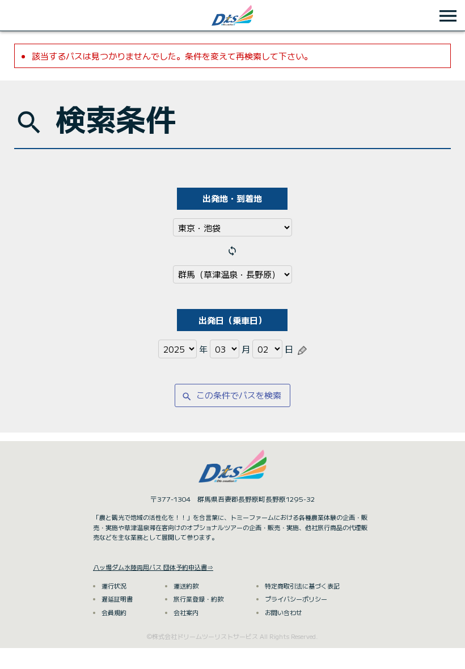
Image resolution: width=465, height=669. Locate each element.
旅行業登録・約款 (198, 598)
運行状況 (114, 585)
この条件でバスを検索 (231, 395)
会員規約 (114, 612)
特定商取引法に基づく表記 (302, 585)
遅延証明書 (117, 598)
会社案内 (186, 612)
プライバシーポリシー (296, 598)
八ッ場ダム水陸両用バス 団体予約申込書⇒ (153, 566)
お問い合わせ (283, 612)
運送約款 (186, 585)
